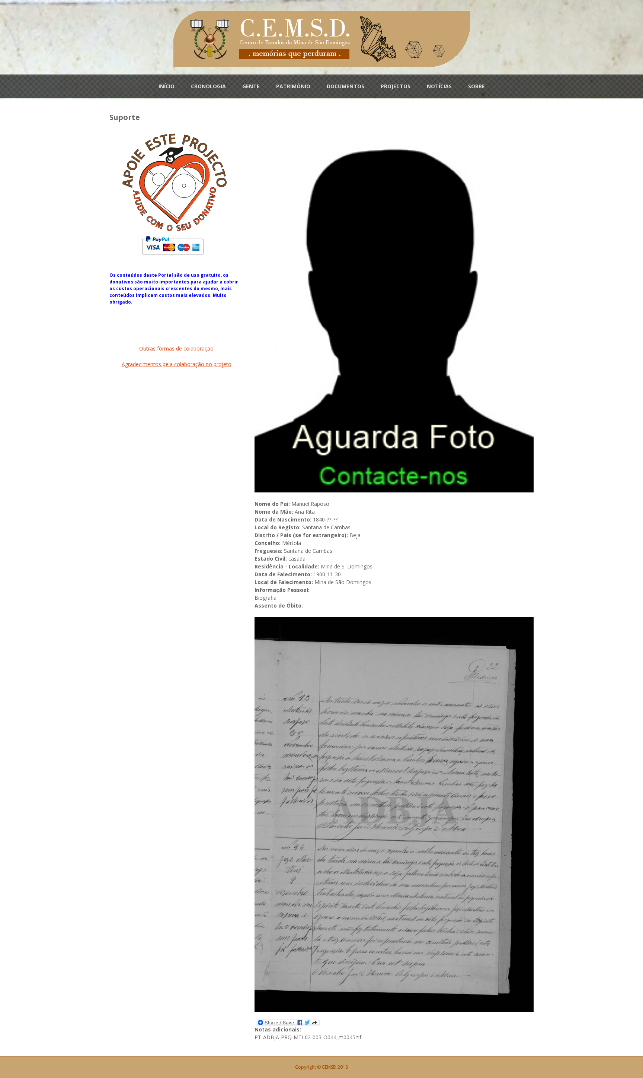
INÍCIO (167, 86)
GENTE (251, 86)
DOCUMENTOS (345, 86)
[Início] (321, 38)
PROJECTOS (395, 86)
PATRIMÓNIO (293, 86)
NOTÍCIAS (439, 86)
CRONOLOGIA (208, 86)
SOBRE (476, 86)
